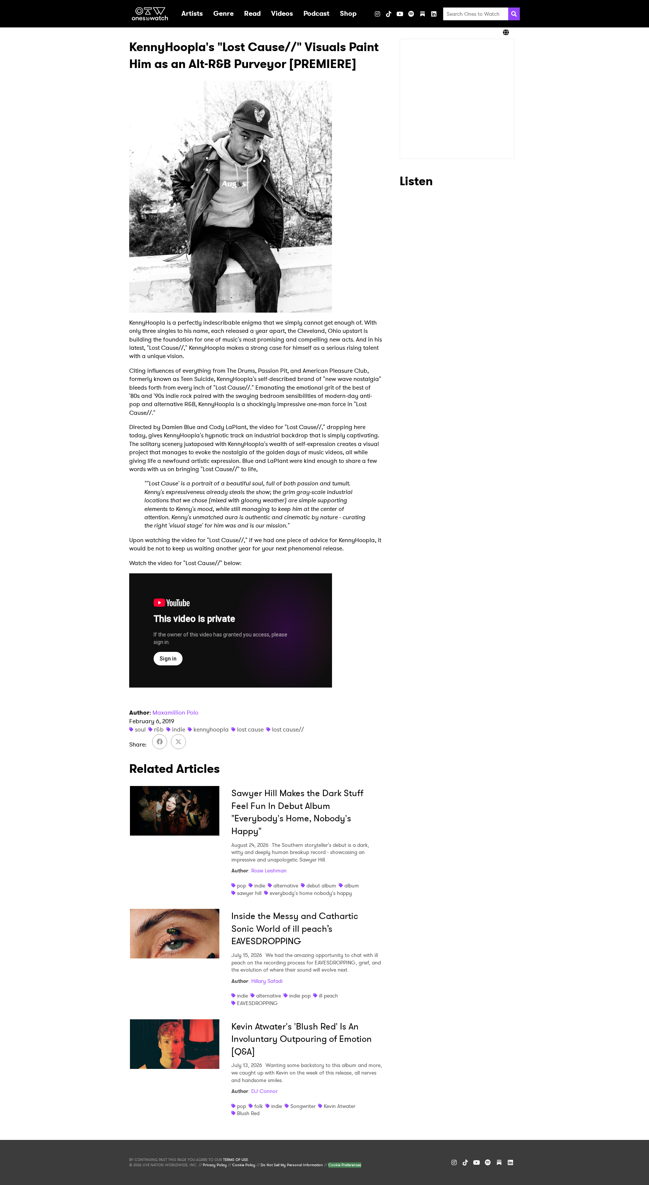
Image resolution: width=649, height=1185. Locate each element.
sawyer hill (249, 893)
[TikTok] (388, 14)
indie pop (300, 995)
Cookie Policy (243, 1165)
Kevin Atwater (339, 1106)
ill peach (328, 995)
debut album (321, 885)
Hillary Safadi (266, 981)
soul (140, 729)
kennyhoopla (211, 729)
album (351, 885)
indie (178, 729)
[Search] (514, 14)
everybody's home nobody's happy (311, 893)
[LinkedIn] (433, 14)
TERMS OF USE (235, 1159)
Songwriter (302, 1106)
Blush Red (248, 1113)
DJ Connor (264, 1091)
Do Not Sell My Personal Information (292, 1165)
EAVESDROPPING (257, 1003)
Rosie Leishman (269, 870)
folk (258, 1106)
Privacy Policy (215, 1165)
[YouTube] (400, 14)
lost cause (250, 729)
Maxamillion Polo (175, 712)
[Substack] (422, 14)
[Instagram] (377, 14)
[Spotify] (411, 14)
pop (241, 885)
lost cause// (288, 729)
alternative (285, 885)
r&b (159, 729)
